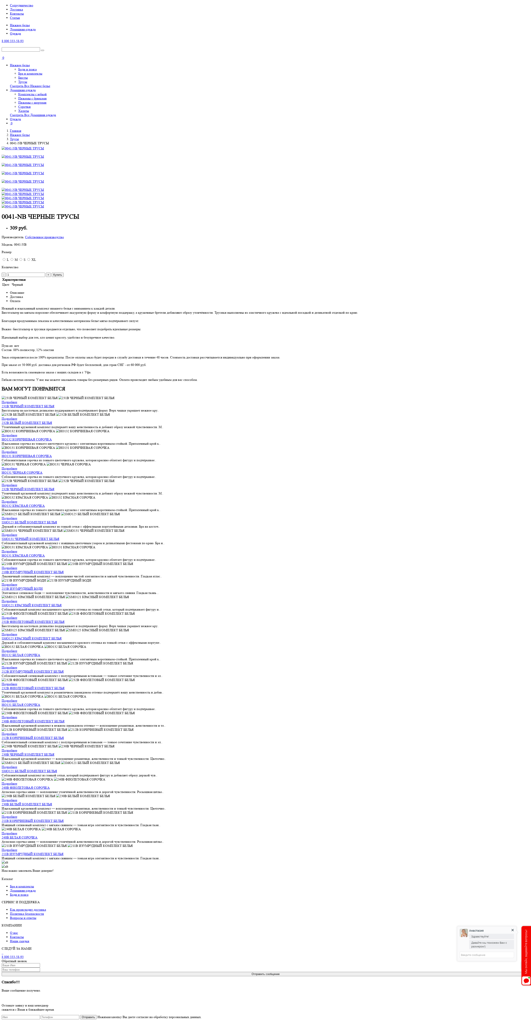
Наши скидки (19, 941)
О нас (14, 933)
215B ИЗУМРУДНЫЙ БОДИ (22, 589)
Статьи (15, 18)
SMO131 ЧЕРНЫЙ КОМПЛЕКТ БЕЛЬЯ (30, 539)
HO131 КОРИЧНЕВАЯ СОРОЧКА (27, 456)
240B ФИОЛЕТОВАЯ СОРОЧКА (26, 788)
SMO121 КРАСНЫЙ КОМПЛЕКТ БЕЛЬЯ (32, 605)
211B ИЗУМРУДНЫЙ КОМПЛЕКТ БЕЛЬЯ (32, 854)
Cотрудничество (21, 5)
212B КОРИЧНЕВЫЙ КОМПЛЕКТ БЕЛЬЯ (33, 738)
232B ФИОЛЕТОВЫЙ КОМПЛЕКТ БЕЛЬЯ (33, 688)
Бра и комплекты (30, 73)
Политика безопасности (27, 914)
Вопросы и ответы (23, 918)
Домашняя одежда (23, 29)
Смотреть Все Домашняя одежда (33, 115)
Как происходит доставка (28, 910)
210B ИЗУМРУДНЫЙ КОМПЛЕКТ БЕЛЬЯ (33, 572)
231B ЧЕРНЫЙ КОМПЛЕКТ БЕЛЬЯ (28, 406)
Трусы (22, 82)
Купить (57, 274)
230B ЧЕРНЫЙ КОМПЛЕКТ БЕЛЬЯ (28, 754)
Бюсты (23, 78)
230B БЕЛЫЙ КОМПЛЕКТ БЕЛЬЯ (27, 804)
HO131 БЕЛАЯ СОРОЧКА (21, 705)
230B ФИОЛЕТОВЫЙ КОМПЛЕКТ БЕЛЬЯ (33, 721)
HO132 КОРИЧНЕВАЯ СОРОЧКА (27, 439)
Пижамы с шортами (32, 102)
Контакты (17, 14)
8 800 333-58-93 (13, 41)
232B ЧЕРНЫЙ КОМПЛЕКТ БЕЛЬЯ (28, 489)
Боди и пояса (27, 69)
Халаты (23, 111)
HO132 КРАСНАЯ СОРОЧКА (23, 506)
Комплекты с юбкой (32, 94)
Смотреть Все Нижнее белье (30, 86)
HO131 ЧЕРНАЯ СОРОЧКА (22, 473)
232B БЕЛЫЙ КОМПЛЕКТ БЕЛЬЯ (27, 423)
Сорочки (24, 107)
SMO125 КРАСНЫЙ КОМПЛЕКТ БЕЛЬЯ (32, 638)
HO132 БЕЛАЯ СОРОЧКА (21, 655)
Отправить (88, 1017)
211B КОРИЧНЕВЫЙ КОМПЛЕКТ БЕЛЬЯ (33, 821)
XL (34, 260)
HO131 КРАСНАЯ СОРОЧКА (23, 555)
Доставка (16, 9)
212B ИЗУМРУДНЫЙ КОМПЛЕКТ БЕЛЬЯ (33, 672)
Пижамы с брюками (32, 98)
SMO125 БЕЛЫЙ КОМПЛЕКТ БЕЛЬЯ (29, 522)
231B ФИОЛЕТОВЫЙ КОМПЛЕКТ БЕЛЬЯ (33, 622)
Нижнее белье (20, 25)
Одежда (15, 33)
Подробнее (9, 402)
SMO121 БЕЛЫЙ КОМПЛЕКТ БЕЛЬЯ (29, 771)
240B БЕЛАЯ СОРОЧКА (20, 837)
